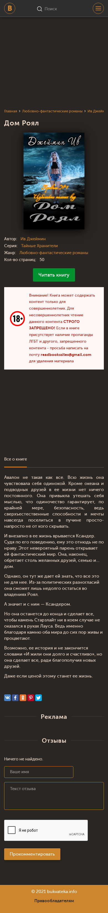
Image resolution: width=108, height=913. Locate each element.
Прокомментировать (32, 854)
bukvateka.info (62, 891)
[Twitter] (38, 697)
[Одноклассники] (23, 697)
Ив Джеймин (33, 239)
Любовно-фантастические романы (53, 253)
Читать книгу (54, 275)
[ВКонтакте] (7, 697)
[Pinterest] (30, 697)
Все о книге (15, 459)
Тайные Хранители (39, 246)
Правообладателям (54, 900)
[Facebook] (15, 697)
